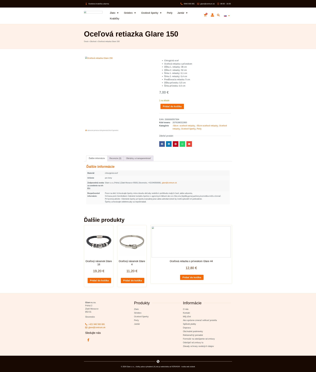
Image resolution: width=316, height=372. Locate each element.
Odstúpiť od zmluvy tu (193, 342)
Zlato (112, 12)
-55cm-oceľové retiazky (207, 126)
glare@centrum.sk (169, 183)
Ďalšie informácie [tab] (97, 158)
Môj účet (187, 316)
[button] (218, 15)
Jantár (180, 12)
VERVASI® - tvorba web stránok (183, 367)
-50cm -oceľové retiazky (184, 126)
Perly (169, 12)
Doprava (187, 328)
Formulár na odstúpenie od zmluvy (199, 339)
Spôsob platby (189, 324)
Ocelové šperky (149, 12)
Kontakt (186, 313)
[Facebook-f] (88, 340)
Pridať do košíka (172, 106)
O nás (185, 309)
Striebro (128, 12)
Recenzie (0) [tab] (115, 158)
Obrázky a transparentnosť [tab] (138, 158)
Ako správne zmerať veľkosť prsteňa (200, 320)
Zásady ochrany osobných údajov (198, 346)
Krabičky (114, 18)
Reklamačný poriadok (193, 335)
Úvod (86, 41)
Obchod (93, 41)
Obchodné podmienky (193, 331)
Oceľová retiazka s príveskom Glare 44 (191, 261)
